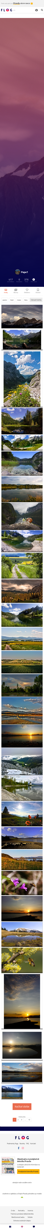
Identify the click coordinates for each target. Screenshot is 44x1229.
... (25, 1119)
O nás (13, 1210)
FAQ (27, 1143)
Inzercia (30, 1210)
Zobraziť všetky (36, 300)
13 (29, 1119)
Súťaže (30, 1217)
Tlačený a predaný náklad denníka (22, 1214)
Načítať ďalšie (22, 1106)
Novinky (22, 1143)
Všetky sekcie (25, 3)
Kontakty (21, 1210)
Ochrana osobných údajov (22, 1220)
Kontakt (33, 1143)
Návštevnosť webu (18, 1217)
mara (19, 300)
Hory (25, 300)
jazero (5, 300)
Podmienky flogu (12, 1143)
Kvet (12, 300)
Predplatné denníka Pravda (28, 1171)
